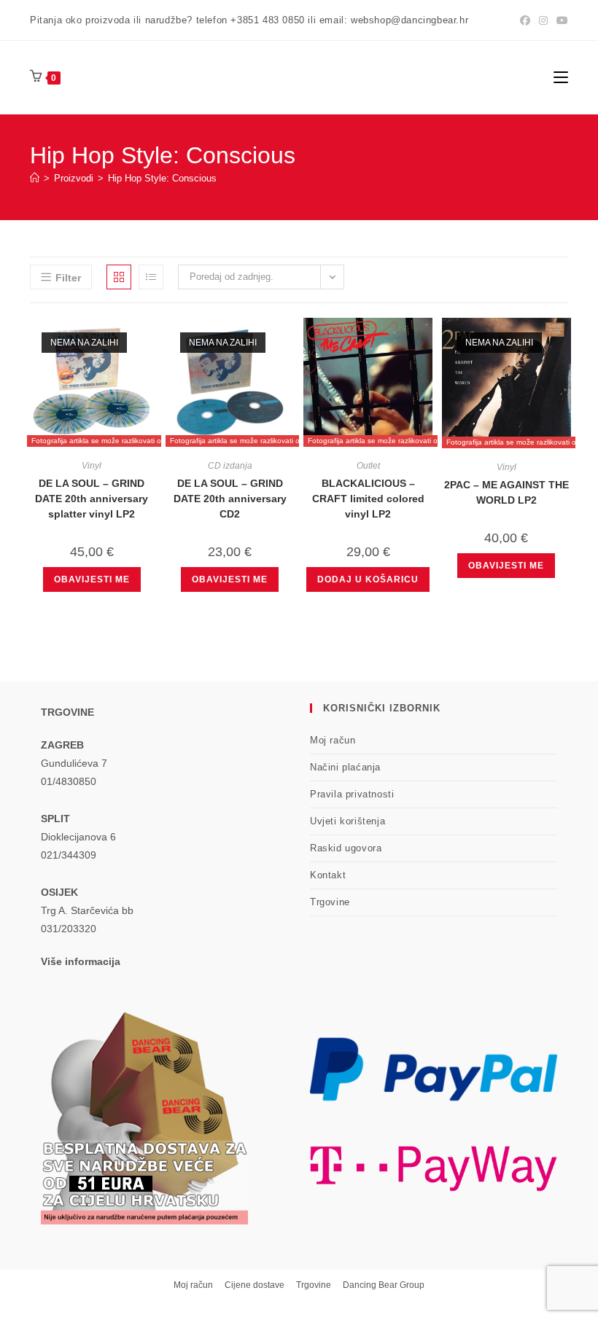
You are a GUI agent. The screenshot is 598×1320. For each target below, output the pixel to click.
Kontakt (328, 875)
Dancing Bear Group (383, 1285)
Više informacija (80, 961)
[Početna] (34, 178)
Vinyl (91, 466)
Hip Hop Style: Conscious (162, 178)
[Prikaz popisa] (151, 277)
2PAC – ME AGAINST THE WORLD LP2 (506, 492)
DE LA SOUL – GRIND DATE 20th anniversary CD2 (230, 498)
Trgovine (330, 902)
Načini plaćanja (345, 767)
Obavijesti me (92, 579)
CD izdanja (230, 466)
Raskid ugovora (345, 848)
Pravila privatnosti (352, 794)
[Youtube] (560, 20)
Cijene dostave (254, 1285)
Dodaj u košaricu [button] (368, 579)
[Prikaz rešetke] (118, 277)
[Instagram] (543, 20)
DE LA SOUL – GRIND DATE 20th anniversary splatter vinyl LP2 (91, 498)
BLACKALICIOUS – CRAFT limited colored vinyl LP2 (368, 498)
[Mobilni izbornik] (561, 77)
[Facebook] (525, 20)
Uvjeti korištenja (347, 821)
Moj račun (332, 740)
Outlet (368, 466)
